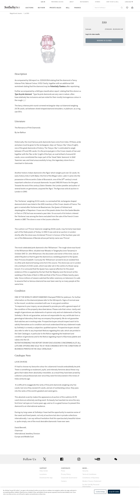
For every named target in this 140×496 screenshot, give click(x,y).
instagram (78, 459)
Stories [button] (97, 1)
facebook (61, 459)
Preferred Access (57, 1)
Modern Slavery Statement (91, 481)
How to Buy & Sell (112, 1)
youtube (97, 459)
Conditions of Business (90, 478)
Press (63, 471)
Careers (64, 481)
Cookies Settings (100, 491)
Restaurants (84, 1)
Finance (77, 8)
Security (85, 471)
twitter (44, 459)
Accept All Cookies (114, 491)
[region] (70, 492)
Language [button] (128, 1)
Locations (43, 474)
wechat (115, 459)
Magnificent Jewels (16, 13)
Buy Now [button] (41, 8)
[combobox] (108, 8)
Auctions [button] (29, 8)
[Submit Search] (121, 7)
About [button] (72, 1)
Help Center (44, 471)
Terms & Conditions (89, 474)
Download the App (46, 478)
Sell (68, 8)
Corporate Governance (69, 478)
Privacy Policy (66, 474)
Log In (43, 1)
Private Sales (55, 8)
